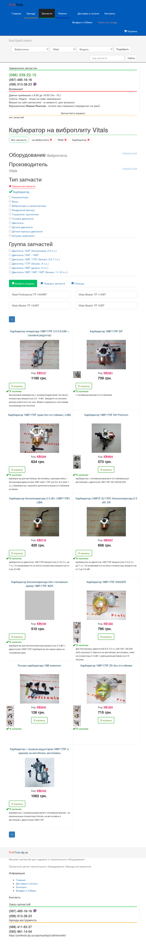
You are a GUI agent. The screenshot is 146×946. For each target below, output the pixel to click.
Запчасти (46, 13)
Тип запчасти (25, 179)
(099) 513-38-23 (20, 84)
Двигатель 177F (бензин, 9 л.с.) (30, 263)
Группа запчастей (31, 244)
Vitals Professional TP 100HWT (29, 294)
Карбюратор (79, 140)
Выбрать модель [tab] (24, 283)
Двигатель (17, 223)
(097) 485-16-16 (20, 79)
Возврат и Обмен (82, 22)
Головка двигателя (22, 218)
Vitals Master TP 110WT (92, 294)
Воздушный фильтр (23, 210)
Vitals (61, 140)
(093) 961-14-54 (20, 931)
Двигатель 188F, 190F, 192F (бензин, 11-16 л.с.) (39, 272)
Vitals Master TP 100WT (25, 305)
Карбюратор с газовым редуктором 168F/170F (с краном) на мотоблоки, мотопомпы (39, 751)
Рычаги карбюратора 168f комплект (39, 665)
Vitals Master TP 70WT (92, 305)
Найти (131, 58)
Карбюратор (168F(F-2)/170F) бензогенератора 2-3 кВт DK (106, 500)
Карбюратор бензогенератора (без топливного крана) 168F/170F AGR (39, 583)
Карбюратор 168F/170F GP (106, 331)
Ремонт (62, 13)
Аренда (31, 13)
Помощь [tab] (79, 283)
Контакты (110, 13)
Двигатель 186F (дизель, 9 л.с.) (29, 268)
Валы (14, 201)
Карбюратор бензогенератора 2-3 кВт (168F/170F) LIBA (39, 500)
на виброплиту (41, 140)
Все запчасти (19, 140)
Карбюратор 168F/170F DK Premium (106, 415)
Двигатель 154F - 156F (24, 255)
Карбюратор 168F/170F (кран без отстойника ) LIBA (39, 415)
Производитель (73, 167)
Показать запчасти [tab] (54, 283)
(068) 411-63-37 (20, 926)
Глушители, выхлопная (25, 214)
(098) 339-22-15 (22, 74)
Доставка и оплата (88, 13)
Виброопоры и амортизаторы (28, 205)
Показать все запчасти (23, 186)
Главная (16, 13)
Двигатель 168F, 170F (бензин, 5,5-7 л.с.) (35, 259)
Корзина (132, 31)
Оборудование (73, 155)
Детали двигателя (22, 227)
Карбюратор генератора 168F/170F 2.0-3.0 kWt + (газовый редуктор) (39, 333)
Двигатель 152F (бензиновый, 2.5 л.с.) (34, 250)
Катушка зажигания (22, 235)
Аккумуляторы (19, 197)
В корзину (17, 386)
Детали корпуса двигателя (27, 231)
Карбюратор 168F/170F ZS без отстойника (106, 665)
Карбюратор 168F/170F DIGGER (106, 582)
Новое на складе (107, 22)
